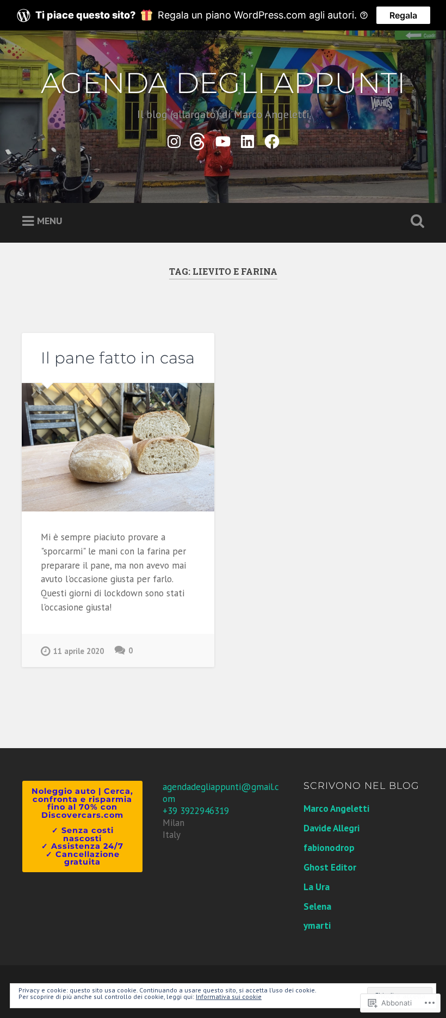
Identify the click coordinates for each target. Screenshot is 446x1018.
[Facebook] (272, 139)
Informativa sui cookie (229, 996)
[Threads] (198, 139)
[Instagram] (174, 139)
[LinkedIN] (247, 139)
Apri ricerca (415, 221)
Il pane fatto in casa (118, 357)
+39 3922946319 (196, 811)
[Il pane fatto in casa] (118, 447)
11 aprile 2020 (78, 651)
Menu (49, 220)
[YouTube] (223, 139)
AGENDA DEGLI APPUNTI (223, 82)
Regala (403, 15)
